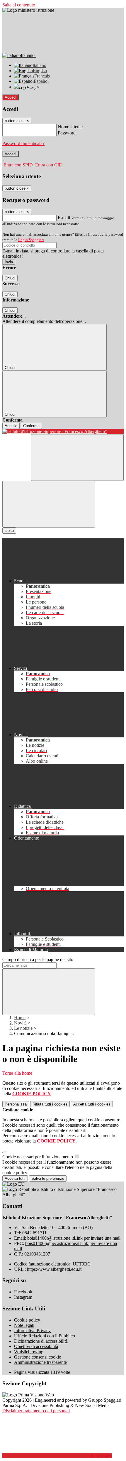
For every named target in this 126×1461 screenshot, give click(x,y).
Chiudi (10, 278)
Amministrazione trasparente (40, 1362)
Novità (20, 1022)
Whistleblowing (28, 1351)
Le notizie (23, 1028)
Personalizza (16, 1104)
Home (19, 1017)
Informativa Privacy (32, 1330)
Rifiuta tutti (50, 1104)
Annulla (11, 426)
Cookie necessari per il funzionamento (38, 1156)
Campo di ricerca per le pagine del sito (37, 959)
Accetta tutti (91, 1104)
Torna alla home (17, 1073)
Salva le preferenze (47, 1178)
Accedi (10, 97)
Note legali (24, 1325)
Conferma (31, 426)
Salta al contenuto (18, 4)
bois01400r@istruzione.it (73, 1238)
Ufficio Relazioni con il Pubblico (44, 1335)
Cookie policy (27, 1319)
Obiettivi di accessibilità (36, 1346)
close (9, 530)
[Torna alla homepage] (63, 431)
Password (67, 132)
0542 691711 (34, 1232)
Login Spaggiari (31, 239)
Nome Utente (70, 126)
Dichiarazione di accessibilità (41, 1341)
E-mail (64, 217)
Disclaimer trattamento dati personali (36, 1410)
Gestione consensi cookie (37, 1356)
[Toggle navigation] (48, 504)
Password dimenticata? (23, 143)
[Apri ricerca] (77, 457)
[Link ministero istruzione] (28, 10)
